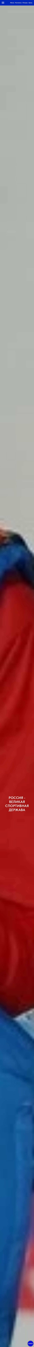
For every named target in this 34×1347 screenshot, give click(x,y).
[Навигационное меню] (3, 3)
